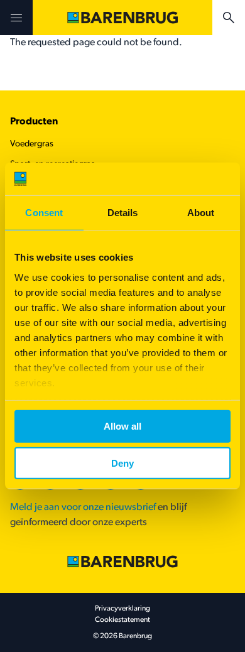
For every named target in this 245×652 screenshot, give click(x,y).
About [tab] (201, 212)
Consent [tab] (44, 212)
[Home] (122, 17)
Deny (122, 463)
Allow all (122, 426)
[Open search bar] (228, 17)
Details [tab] (122, 212)
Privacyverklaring (122, 608)
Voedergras (31, 144)
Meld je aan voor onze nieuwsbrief (83, 508)
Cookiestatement (122, 620)
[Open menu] (16, 17)
